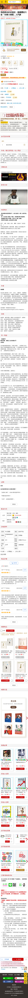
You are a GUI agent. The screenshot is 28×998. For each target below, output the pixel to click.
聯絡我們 (14, 984)
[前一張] (2, 176)
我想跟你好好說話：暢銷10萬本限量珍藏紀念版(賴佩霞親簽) (21, 652)
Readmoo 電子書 (13, 68)
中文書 (6, 88)
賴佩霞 (7, 94)
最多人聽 (9, 103)
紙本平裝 (4, 68)
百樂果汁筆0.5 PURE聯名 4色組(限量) (23, 836)
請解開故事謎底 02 (20, 762)
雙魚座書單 (4, 107)
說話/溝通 (3, 91)
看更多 (23, 50)
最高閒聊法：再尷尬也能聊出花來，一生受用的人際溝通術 (6, 821)
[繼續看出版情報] (14, 115)
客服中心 (23, 974)
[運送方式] (25, 982)
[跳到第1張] (25, 45)
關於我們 (5, 974)
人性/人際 (21, 88)
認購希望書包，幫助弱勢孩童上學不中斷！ (13, 77)
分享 (25, 569)
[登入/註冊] (23, 2)
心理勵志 (13, 88)
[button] (1, 2)
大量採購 (23, 969)
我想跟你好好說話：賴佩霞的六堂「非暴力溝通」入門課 (21, 676)
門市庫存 (3, 969)
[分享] (25, 978)
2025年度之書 (17, 103)
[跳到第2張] (26, 45)
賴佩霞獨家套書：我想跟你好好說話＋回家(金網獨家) (6, 652)
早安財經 (8, 97)
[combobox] (13, 2)
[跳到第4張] (26, 180)
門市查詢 (10, 974)
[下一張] (26, 176)
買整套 (3, 75)
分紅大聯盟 (17, 974)
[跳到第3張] (25, 180)
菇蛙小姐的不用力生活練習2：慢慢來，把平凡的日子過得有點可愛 (6, 792)
